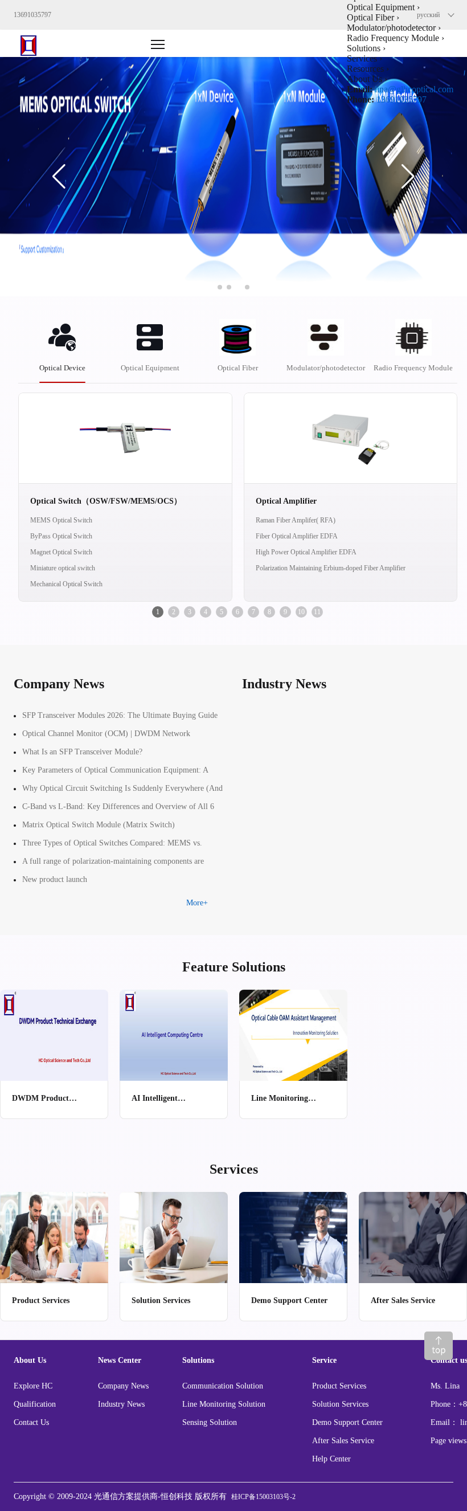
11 (317, 612)
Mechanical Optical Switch (66, 584)
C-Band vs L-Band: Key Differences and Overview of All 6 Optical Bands (118, 809)
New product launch (54, 879)
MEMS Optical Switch (61, 520)
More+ (197, 903)
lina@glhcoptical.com (414, 89)
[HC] (37, 43)
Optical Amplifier (286, 501)
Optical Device (62, 368)
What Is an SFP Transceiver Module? (82, 752)
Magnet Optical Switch (61, 552)
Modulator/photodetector (325, 368)
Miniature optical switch (62, 568)
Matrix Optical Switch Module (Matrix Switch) (98, 824)
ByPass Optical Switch (61, 536)
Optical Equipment (150, 368)
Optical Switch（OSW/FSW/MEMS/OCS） (106, 501)
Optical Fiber (238, 368)
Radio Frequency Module (413, 368)
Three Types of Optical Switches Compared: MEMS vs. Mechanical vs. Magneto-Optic (112, 845)
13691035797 (401, 99)
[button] (59, 176)
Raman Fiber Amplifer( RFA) (295, 520)
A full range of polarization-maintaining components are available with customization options (113, 864)
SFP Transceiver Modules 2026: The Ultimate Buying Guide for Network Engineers (120, 718)
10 (301, 612)
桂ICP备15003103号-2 (263, 1497)
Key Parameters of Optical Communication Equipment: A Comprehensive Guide (115, 772)
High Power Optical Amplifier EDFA (306, 552)
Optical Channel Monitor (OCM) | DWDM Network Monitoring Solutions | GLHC (106, 736)
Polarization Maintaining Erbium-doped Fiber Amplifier (330, 568)
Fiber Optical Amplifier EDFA (297, 536)
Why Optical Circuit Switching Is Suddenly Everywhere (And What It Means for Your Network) (122, 791)
